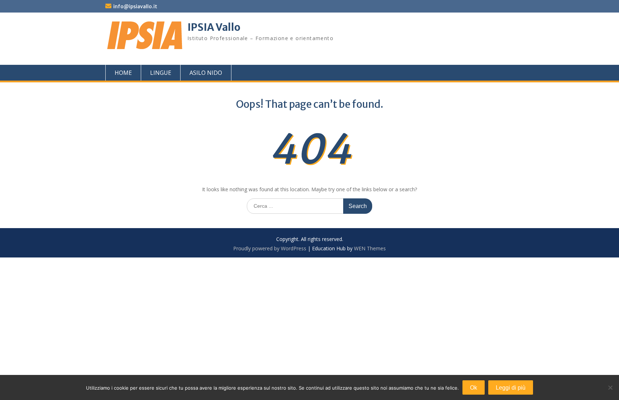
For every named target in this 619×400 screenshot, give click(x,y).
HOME (123, 73)
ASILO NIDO (205, 73)
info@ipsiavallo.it (135, 6)
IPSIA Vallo (213, 27)
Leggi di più (511, 388)
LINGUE (160, 73)
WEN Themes (370, 248)
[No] (610, 387)
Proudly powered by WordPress (269, 248)
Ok (473, 388)
